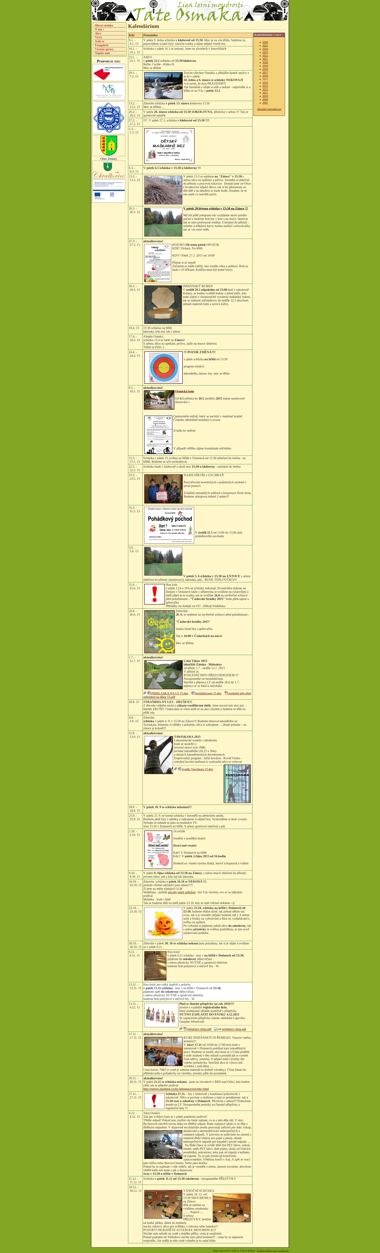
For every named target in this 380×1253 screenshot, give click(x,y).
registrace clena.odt (234, 1029)
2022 (265, 55)
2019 (265, 65)
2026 (265, 42)
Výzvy (98, 37)
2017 (265, 72)
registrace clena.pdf (199, 1029)
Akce (98, 33)
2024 (265, 49)
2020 (265, 62)
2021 (265, 59)
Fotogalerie (101, 45)
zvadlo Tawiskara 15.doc (197, 769)
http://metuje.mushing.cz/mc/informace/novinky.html (176, 1089)
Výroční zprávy (104, 49)
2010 (265, 96)
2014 (265, 82)
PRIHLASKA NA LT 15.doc (169, 693)
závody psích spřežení (181, 892)
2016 (265, 75)
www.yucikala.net (280, 1250)
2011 (265, 92)
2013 (265, 86)
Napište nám (102, 53)
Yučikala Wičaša (264, 1250)
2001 (265, 102)
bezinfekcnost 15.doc (208, 693)
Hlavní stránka (104, 25)
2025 (265, 45)
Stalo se (99, 41)
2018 (265, 69)
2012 (265, 89)
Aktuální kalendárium (269, 109)
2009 (265, 99)
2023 (265, 52)
